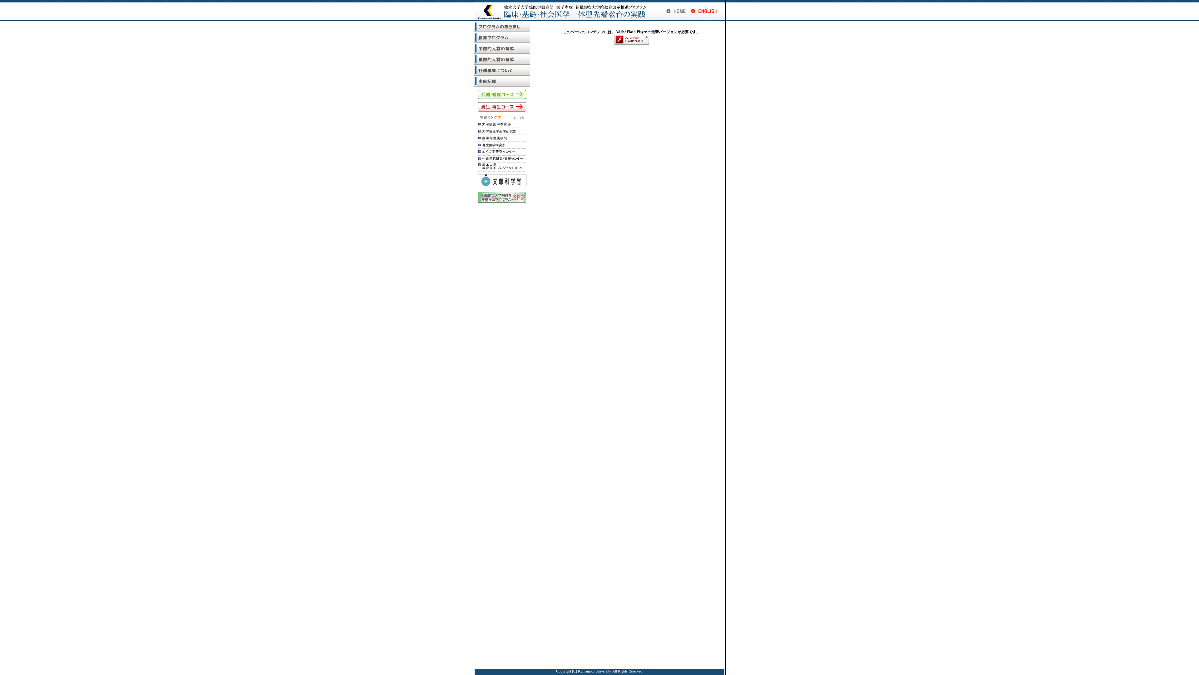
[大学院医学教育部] (494, 124)
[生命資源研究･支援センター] (500, 159)
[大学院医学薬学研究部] (497, 131)
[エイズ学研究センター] (496, 152)
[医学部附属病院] (492, 138)
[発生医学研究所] (496, 145)
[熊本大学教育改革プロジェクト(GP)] (500, 168)
